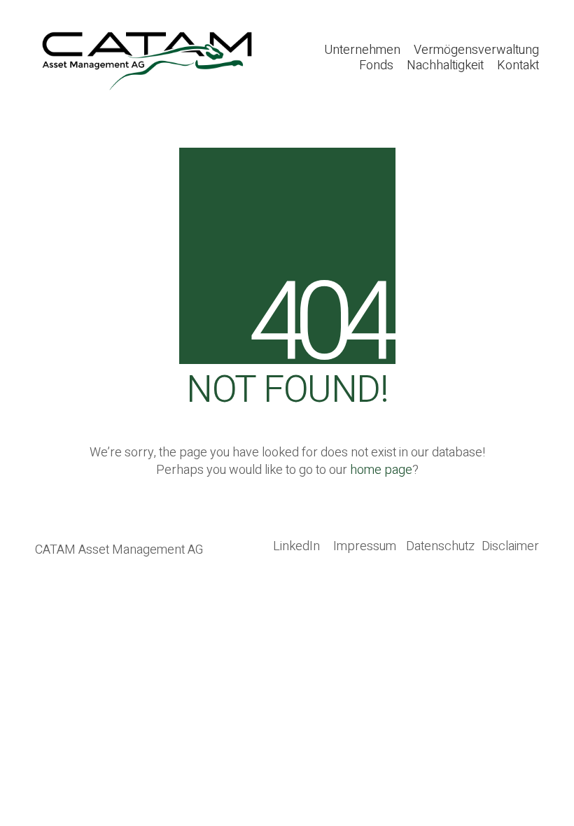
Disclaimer (510, 546)
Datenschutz (440, 546)
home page (381, 470)
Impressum (364, 546)
